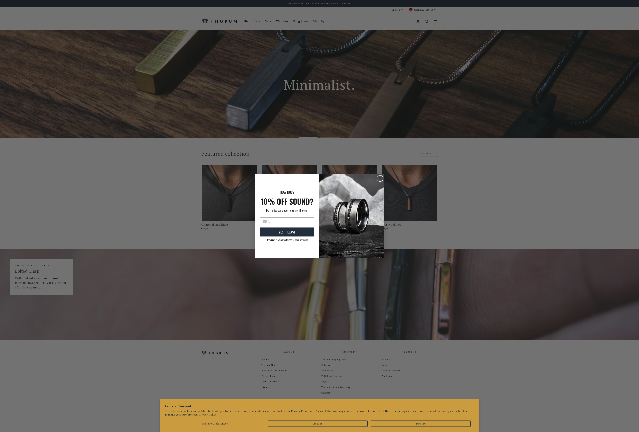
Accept (317, 423)
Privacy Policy (207, 414)
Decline (421, 423)
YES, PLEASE (287, 231)
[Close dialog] (380, 178)
